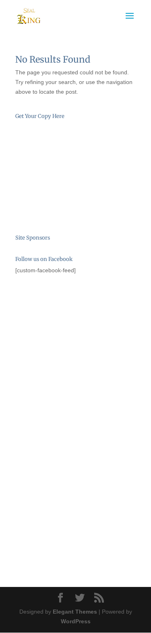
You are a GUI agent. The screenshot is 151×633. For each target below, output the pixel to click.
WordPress (76, 621)
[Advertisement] (55, 328)
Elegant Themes (75, 611)
